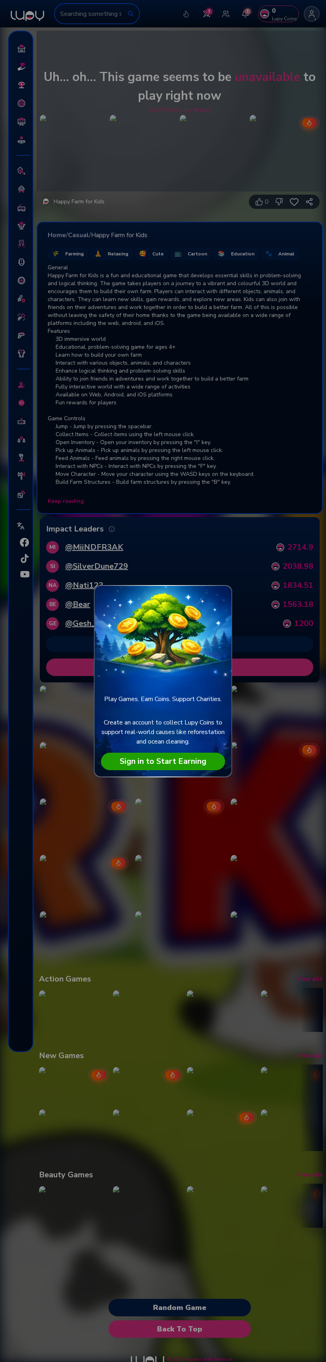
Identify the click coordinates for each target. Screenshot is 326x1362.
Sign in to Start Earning (163, 761)
